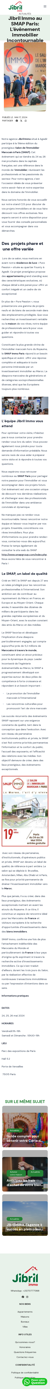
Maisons (25, 1316)
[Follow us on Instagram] (27, 1297)
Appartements (25, 1311)
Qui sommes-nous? (25, 1342)
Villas (25, 1326)
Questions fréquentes (25, 1352)
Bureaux (25, 1321)
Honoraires (25, 1347)
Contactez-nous (25, 1357)
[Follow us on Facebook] (23, 1297)
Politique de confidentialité (25, 1372)
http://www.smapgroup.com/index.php (24, 554)
